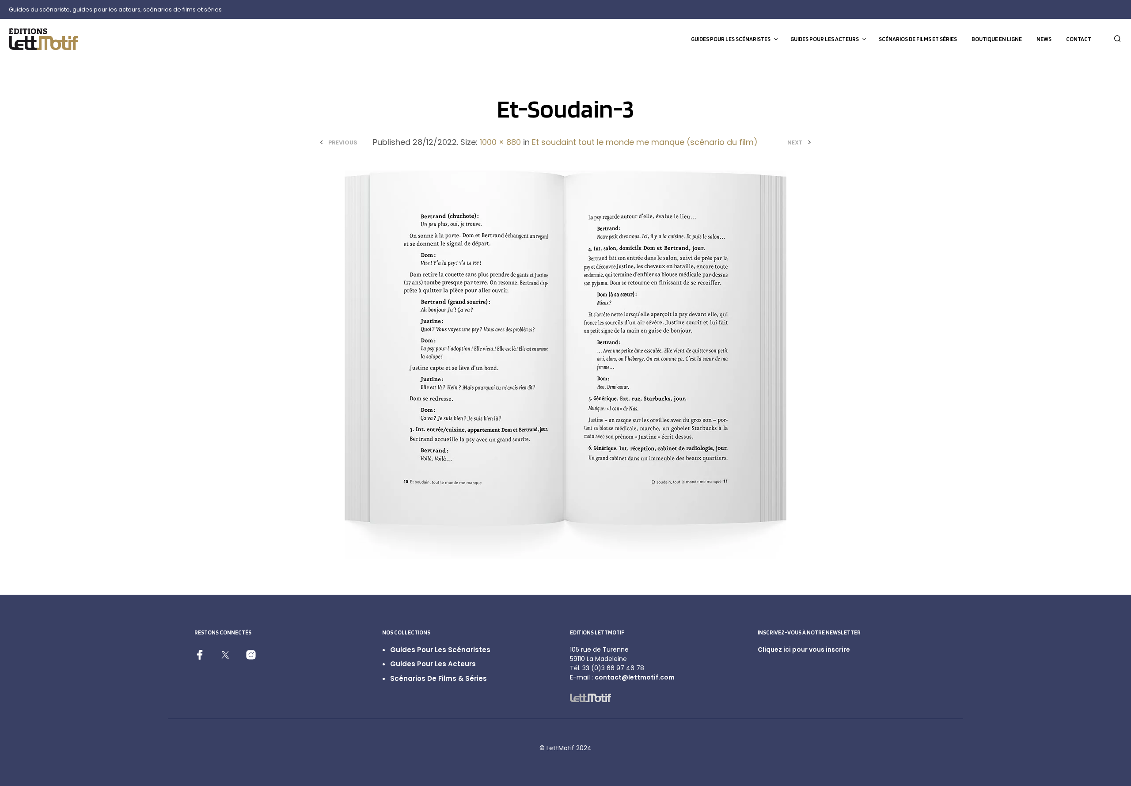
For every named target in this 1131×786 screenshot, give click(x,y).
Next (795, 142)
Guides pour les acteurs (824, 39)
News (1043, 39)
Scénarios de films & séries (438, 678)
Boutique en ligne (997, 39)
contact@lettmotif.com (635, 677)
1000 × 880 (500, 142)
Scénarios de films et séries (918, 39)
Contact (1078, 39)
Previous (342, 142)
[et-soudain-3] (565, 365)
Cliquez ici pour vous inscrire (804, 649)
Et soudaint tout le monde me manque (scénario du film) (645, 142)
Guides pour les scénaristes (730, 39)
